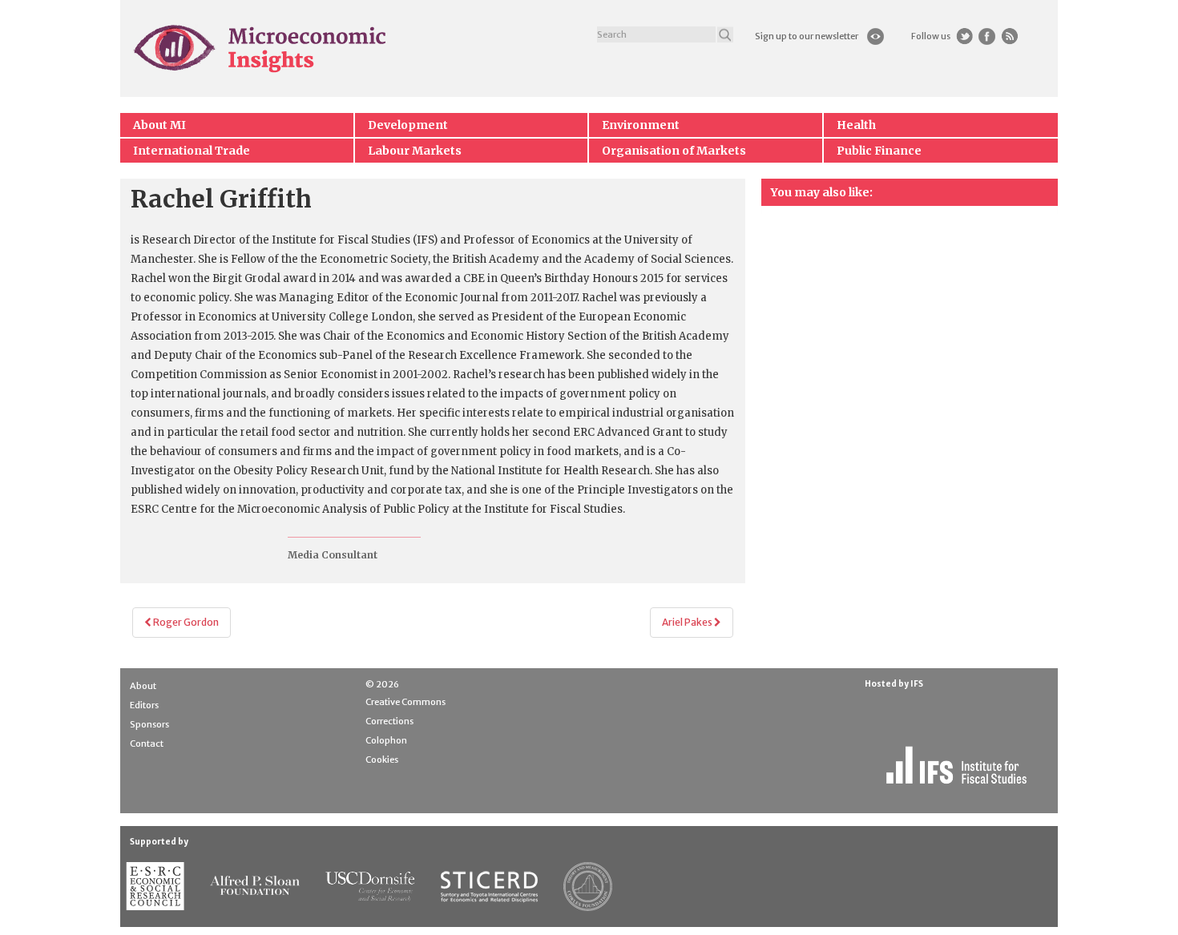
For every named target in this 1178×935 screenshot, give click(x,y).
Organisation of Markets (674, 150)
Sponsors (149, 724)
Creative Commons (405, 701)
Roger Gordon (185, 622)
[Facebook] (986, 36)
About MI (159, 125)
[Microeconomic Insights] (260, 48)
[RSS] (1009, 36)
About (143, 685)
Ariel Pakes (688, 622)
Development (408, 125)
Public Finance (879, 150)
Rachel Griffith (221, 198)
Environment (641, 125)
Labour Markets (415, 150)
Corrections (389, 721)
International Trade (191, 150)
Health (856, 125)
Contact (146, 743)
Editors (144, 705)
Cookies (381, 759)
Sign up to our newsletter (806, 36)
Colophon (386, 740)
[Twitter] (964, 36)
